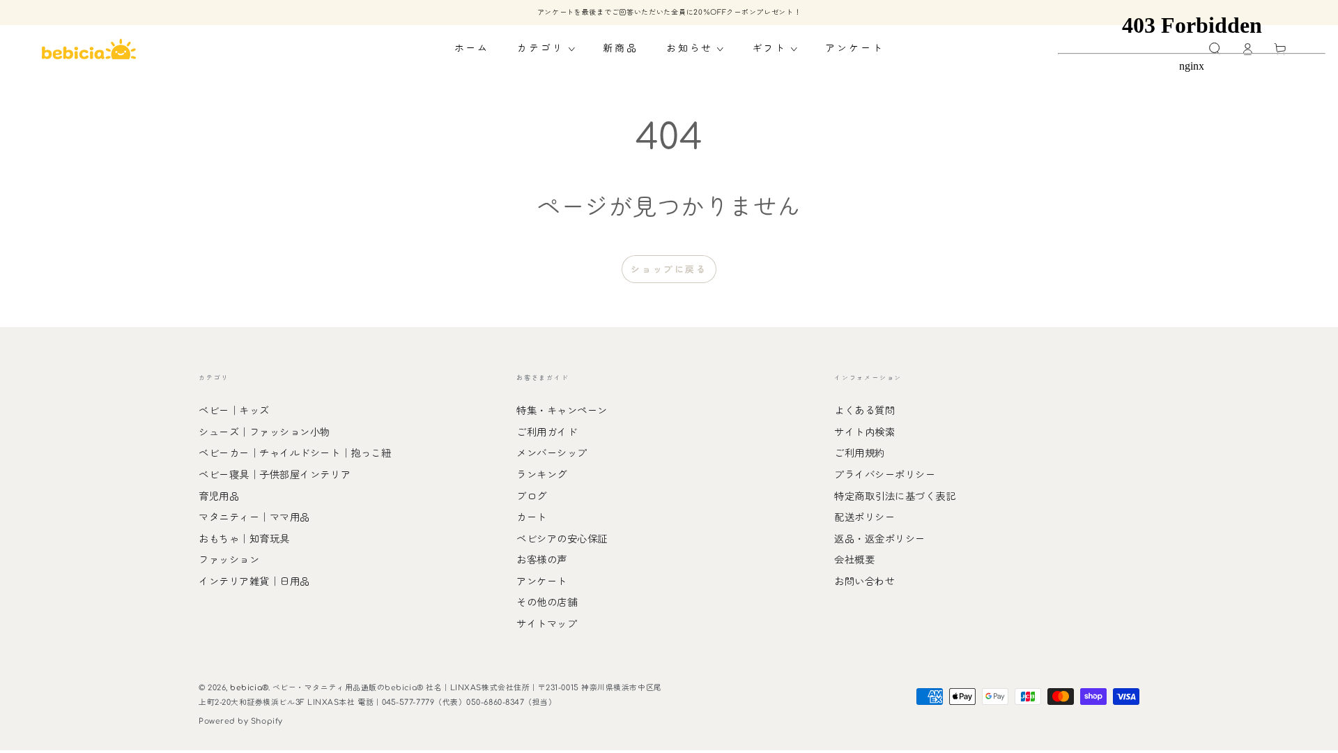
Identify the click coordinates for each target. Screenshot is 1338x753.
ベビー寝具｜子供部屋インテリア (275, 474)
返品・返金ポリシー (879, 539)
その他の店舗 (546, 602)
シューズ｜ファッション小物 (264, 432)
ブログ (531, 496)
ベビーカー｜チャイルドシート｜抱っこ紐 (295, 453)
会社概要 (854, 559)
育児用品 (219, 496)
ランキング (541, 474)
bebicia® (249, 687)
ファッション (229, 559)
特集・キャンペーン (562, 410)
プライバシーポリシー (884, 474)
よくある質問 (864, 410)
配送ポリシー (864, 517)
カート (531, 517)
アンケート (541, 581)
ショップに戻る (669, 270)
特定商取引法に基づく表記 (894, 496)
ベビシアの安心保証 (562, 539)
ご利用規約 (859, 453)
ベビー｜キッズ (234, 410)
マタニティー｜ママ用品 (254, 517)
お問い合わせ (864, 581)
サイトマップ (546, 624)
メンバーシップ (551, 453)
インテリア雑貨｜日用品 (254, 581)
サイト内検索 (864, 432)
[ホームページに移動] (89, 48)
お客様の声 (541, 559)
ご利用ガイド (546, 432)
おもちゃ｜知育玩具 (244, 539)
